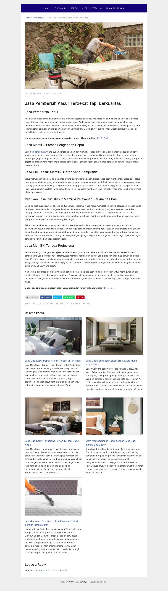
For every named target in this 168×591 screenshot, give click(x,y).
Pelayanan (59, 8)
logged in (42, 570)
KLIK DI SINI (102, 138)
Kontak (74, 8)
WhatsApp (70, 297)
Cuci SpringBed (39, 18)
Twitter (58, 297)
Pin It (81, 297)
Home (47, 8)
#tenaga (75, 304)
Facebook (46, 297)
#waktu (87, 304)
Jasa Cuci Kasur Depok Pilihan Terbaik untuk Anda (53, 360)
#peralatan (62, 304)
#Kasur (37, 304)
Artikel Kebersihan (92, 8)
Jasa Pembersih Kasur (36, 151)
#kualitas (48, 304)
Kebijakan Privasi (115, 8)
